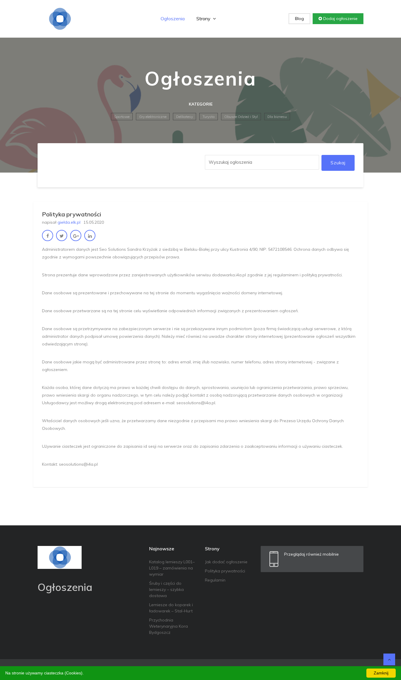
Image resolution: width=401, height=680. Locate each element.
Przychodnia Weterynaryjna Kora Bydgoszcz (168, 626)
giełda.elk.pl (69, 222)
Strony (204, 18)
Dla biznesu (277, 116)
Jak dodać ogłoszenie (226, 561)
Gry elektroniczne (152, 116)
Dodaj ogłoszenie (340, 18)
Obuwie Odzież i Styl (241, 116)
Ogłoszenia (173, 18)
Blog (299, 18)
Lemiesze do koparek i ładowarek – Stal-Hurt (171, 608)
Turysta (209, 116)
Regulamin (215, 580)
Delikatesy (184, 116)
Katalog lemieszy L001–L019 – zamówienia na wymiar (172, 568)
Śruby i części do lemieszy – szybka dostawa (166, 589)
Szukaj (338, 163)
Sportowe (121, 116)
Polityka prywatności (225, 571)
